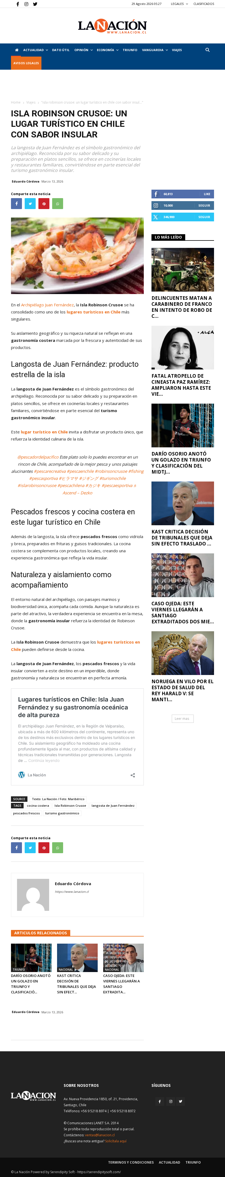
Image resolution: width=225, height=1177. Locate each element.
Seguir (204, 205)
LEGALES (177, 4)
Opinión (81, 50)
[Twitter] (33, 4)
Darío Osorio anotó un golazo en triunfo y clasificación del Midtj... (181, 463)
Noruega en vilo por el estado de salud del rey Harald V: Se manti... (182, 690)
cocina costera (38, 805)
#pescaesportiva (117, 485)
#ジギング (88, 478)
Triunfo (130, 50)
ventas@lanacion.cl (100, 1135)
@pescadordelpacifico (37, 457)
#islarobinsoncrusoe (37, 485)
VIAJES (177, 50)
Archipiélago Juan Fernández (47, 304)
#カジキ (92, 485)
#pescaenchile (80, 471)
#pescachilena (70, 485)
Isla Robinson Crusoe (70, 805)
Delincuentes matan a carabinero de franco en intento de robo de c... (181, 307)
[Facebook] (15, 4)
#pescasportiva (43, 478)
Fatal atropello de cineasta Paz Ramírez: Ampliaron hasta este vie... (181, 385)
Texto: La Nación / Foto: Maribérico (58, 799)
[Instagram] (24, 4)
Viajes (30, 102)
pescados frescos (26, 813)
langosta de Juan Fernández (113, 805)
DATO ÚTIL (60, 50)
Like (207, 194)
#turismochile (112, 478)
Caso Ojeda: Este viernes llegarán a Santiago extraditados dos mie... (182, 612)
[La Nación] (112, 26)
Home (16, 102)
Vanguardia (153, 50)
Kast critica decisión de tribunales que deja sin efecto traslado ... (181, 538)
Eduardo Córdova (26, 181)
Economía (105, 50)
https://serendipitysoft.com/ (99, 1172)
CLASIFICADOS (203, 4)
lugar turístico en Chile (44, 432)
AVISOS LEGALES (26, 63)
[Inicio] (16, 50)
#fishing (136, 471)
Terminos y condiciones (131, 1162)
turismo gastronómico (62, 813)
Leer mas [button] (182, 718)
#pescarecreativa (50, 471)
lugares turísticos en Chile (93, 312)
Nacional (66, 969)
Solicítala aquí (115, 1141)
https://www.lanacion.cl (72, 892)
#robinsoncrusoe (111, 471)
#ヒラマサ (68, 478)
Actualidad (33, 50)
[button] (207, 49)
